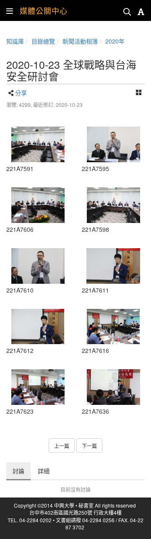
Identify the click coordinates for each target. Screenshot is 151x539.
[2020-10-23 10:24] (113, 327)
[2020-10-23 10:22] (37, 144)
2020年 (115, 41)
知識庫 (15, 41)
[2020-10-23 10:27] (113, 387)
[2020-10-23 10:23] (37, 266)
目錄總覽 (43, 41)
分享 (21, 92)
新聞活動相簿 (80, 41)
